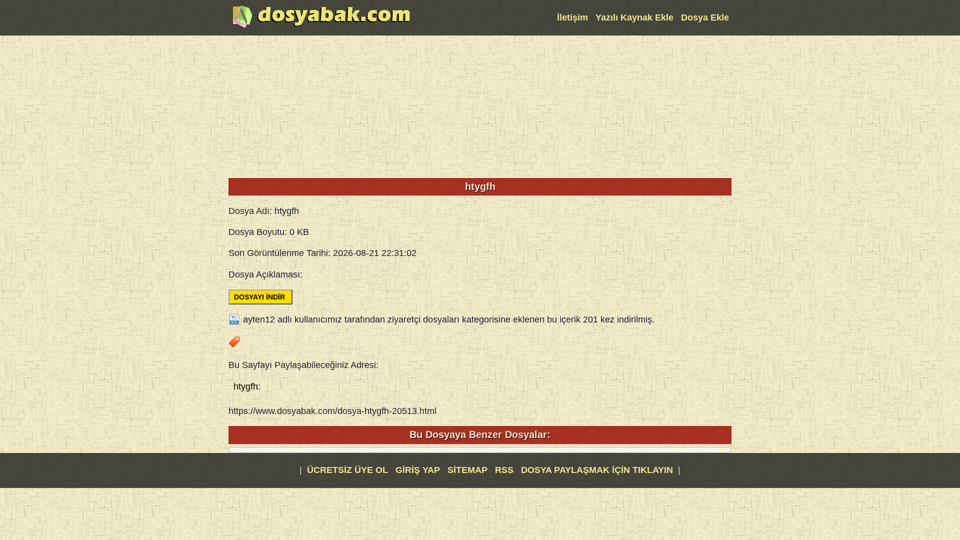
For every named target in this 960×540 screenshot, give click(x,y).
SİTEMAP (469, 470)
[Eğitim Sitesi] (321, 27)
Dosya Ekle (705, 17)
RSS (505, 470)
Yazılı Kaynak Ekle (635, 17)
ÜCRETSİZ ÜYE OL (347, 470)
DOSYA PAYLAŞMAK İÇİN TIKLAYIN (597, 470)
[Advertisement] (480, 106)
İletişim (572, 17)
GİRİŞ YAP (418, 470)
